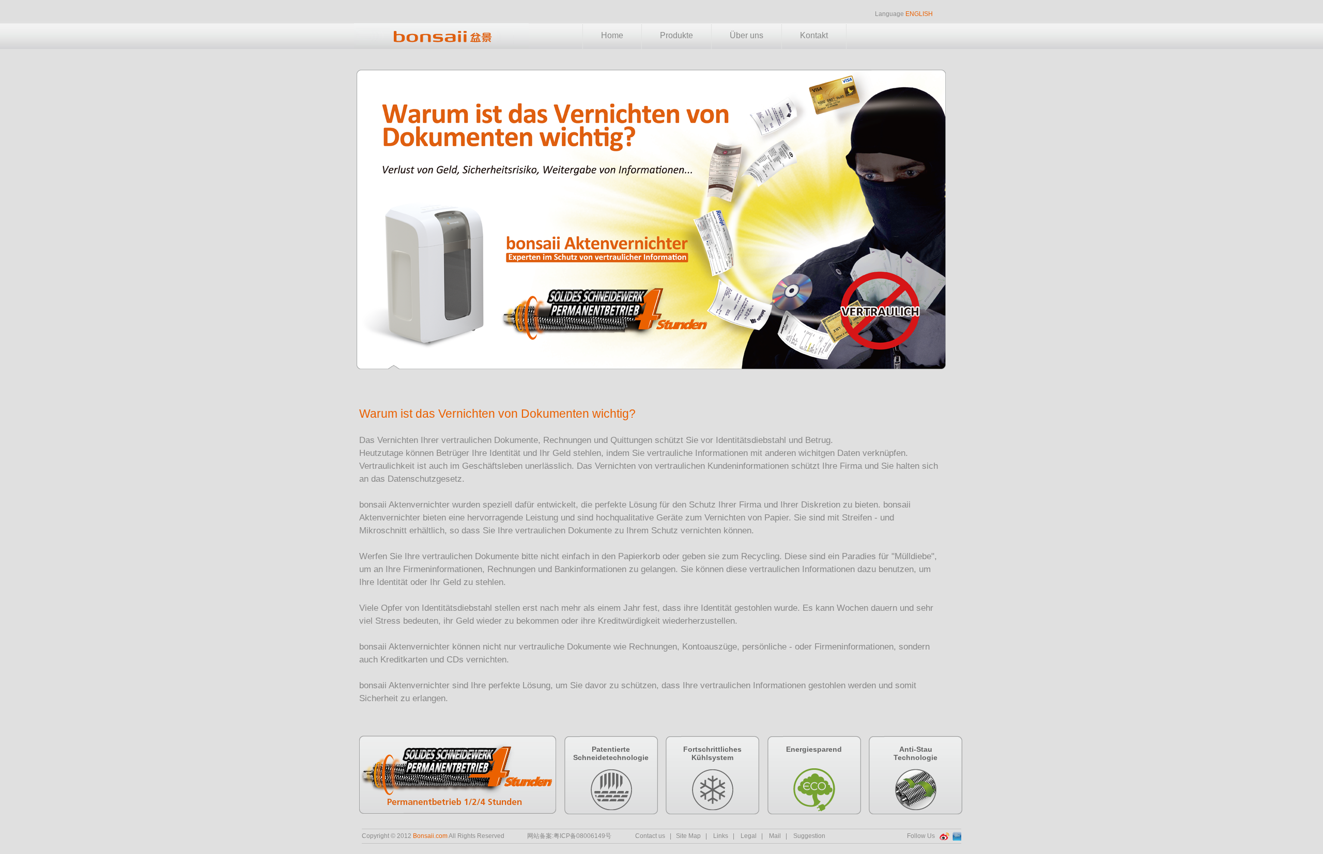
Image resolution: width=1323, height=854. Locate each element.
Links (720, 836)
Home (612, 35)
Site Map (688, 836)
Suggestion (809, 836)
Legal (749, 836)
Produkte (676, 35)
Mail (775, 836)
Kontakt (814, 35)
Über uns (746, 35)
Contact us (650, 836)
